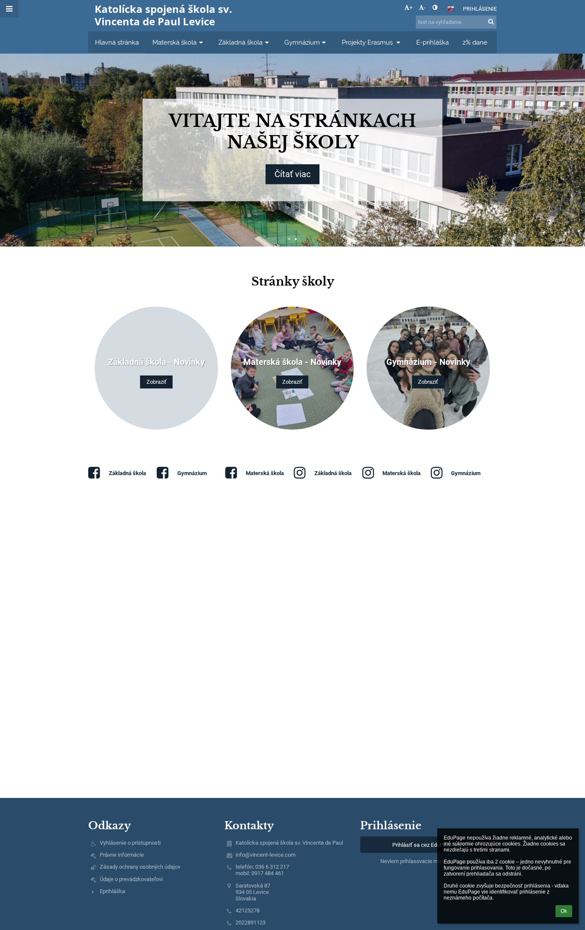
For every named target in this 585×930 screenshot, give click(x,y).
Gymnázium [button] (302, 42)
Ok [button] (564, 911)
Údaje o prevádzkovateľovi (131, 879)
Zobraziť (156, 382)
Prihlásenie (480, 9)
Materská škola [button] (174, 42)
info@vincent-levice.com (265, 855)
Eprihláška (112, 891)
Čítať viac (373, 174)
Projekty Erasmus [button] (368, 42)
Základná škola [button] (240, 42)
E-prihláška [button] (432, 42)
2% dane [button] (475, 42)
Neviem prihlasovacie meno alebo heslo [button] (428, 861)
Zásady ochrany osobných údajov (140, 867)
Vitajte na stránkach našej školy (373, 131)
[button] (435, 7)
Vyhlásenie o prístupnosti (130, 843)
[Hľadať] (491, 21)
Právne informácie (122, 855)
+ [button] (410, 7)
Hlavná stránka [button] (117, 42)
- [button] (425, 7)
